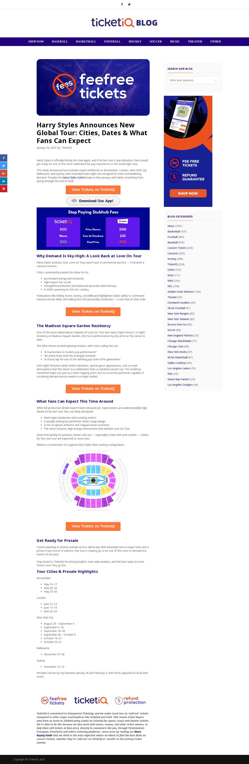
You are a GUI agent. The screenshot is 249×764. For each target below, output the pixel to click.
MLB (174, 275)
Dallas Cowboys (180, 362)
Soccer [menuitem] (156, 41)
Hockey (175, 259)
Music (175, 226)
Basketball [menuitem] (86, 41)
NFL (173, 286)
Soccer (174, 330)
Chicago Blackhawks (182, 341)
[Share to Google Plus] (3, 176)
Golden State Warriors (184, 291)
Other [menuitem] (215, 41)
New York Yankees (181, 319)
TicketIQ (67, 147)
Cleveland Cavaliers (181, 302)
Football (176, 237)
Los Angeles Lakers (182, 368)
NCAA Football (179, 308)
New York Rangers (181, 313)
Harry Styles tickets (74, 177)
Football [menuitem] (112, 41)
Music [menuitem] (175, 41)
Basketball (177, 231)
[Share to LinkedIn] (3, 183)
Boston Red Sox (180, 324)
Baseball (176, 242)
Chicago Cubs (178, 346)
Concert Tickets (180, 248)
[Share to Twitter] (3, 168)
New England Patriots (183, 335)
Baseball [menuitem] (60, 41)
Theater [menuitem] (195, 41)
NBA (174, 280)
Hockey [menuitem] (135, 41)
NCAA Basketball (180, 357)
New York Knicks (180, 352)
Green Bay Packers (181, 379)
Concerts (176, 253)
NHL (173, 373)
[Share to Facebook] (3, 160)
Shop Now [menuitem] (36, 41)
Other (174, 269)
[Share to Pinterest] (3, 191)
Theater (175, 297)
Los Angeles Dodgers (183, 384)
